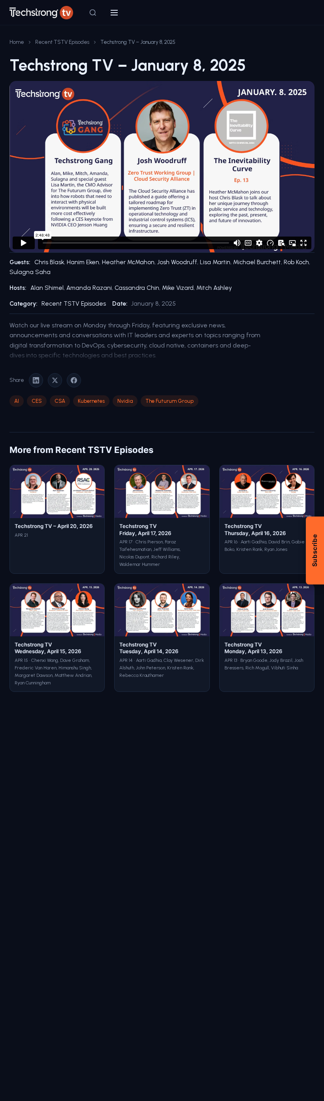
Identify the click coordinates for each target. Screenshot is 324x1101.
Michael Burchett (257, 262)
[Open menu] (114, 13)
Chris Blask (49, 262)
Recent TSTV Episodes (62, 42)
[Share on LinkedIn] (36, 380)
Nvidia (125, 401)
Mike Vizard (178, 287)
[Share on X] (55, 380)
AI (16, 401)
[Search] (93, 13)
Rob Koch (296, 262)
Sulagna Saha (30, 272)
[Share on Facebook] (74, 380)
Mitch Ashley (214, 287)
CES (37, 401)
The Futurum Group (169, 401)
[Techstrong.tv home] (41, 12)
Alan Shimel (47, 287)
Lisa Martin (215, 262)
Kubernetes (91, 401)
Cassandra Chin (137, 287)
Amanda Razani (89, 287)
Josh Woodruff (177, 262)
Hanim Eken (83, 262)
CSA (60, 401)
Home (16, 42)
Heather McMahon (128, 262)
